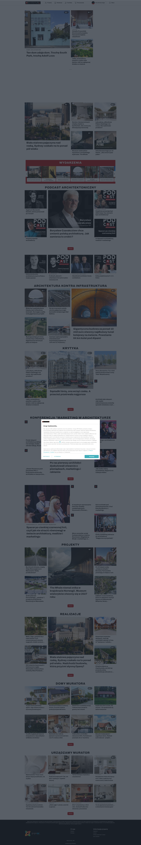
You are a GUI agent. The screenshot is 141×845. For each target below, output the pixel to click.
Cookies (52, 452)
